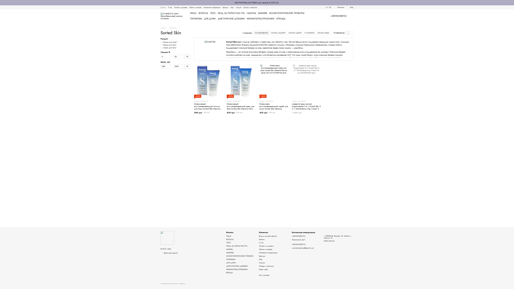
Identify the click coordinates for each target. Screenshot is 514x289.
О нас (170, 7)
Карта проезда (329, 241)
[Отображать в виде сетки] (348, 33)
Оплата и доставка (180, 7)
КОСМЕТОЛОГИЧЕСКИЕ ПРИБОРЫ (286, 13)
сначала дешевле (278, 32)
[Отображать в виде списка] (351, 33)
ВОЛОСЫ (203, 13)
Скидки (238, 7)
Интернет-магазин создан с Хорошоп (173, 284)
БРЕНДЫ (280, 18)
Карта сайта (263, 269)
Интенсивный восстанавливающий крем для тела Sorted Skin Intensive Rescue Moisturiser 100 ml (241, 107)
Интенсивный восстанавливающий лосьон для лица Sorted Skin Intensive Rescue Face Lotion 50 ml (207, 107)
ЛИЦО (193, 13)
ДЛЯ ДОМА (210, 18)
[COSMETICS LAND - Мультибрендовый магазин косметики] (167, 238)
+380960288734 (338, 16)
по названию (309, 32)
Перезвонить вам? (298, 240)
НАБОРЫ (251, 13)
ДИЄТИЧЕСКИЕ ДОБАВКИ (231, 18)
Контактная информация (212, 7)
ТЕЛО (213, 13)
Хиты (232, 7)
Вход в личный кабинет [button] (268, 236)
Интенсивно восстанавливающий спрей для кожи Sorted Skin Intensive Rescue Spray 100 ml (273, 107)
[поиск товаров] (319, 16)
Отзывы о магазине (250, 7)
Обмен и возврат (195, 7)
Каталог (163, 7)
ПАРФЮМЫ (196, 18)
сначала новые (323, 32)
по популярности (261, 32)
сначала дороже (295, 32)
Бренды (225, 7)
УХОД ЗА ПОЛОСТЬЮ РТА (231, 13)
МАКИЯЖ (262, 13)
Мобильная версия (170, 253)
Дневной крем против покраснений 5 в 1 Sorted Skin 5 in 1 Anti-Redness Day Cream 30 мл (306, 107)
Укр (327, 7)
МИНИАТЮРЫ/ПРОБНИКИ (260, 18)
